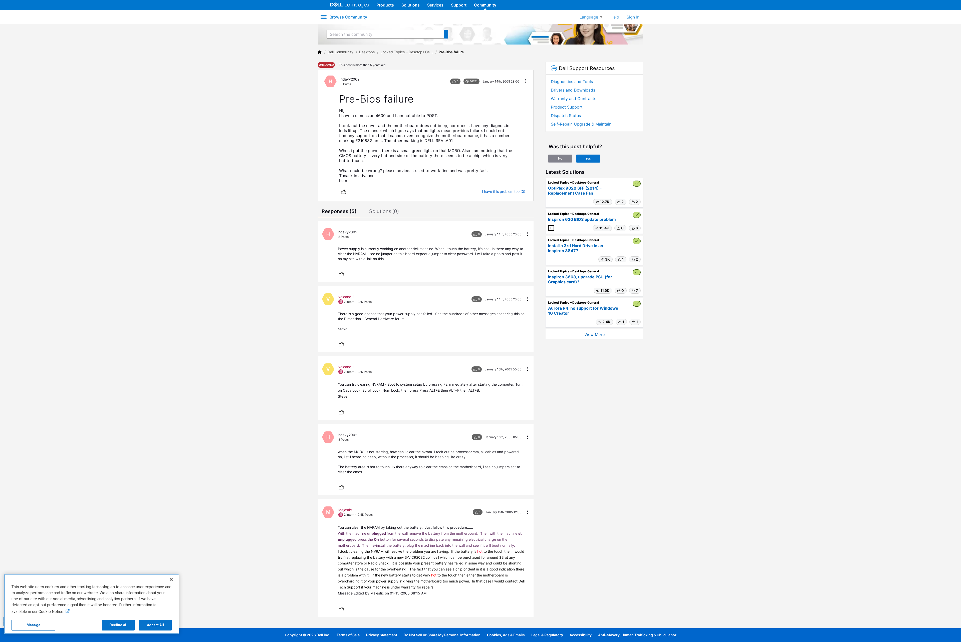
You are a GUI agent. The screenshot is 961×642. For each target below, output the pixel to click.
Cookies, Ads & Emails (506, 635)
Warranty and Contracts (573, 98)
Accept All (155, 625)
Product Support (567, 107)
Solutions (410, 5)
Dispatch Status (566, 115)
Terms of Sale (348, 635)
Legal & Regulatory (547, 635)
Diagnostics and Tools (572, 81)
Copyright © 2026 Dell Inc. (307, 635)
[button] (602, 202)
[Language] (591, 17)
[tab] (339, 211)
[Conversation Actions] (525, 81)
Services (435, 5)
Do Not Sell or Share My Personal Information (442, 635)
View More (594, 334)
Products (385, 5)
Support (458, 5)
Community (485, 5)
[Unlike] (343, 191)
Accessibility (581, 635)
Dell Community (340, 52)
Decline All (118, 625)
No (560, 158)
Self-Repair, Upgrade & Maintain (581, 124)
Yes (588, 158)
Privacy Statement (381, 635)
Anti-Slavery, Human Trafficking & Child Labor (637, 635)
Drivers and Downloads (573, 90)
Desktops (367, 52)
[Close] (171, 579)
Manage (33, 625)
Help (614, 17)
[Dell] (320, 52)
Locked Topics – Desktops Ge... (407, 52)
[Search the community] (446, 34)
